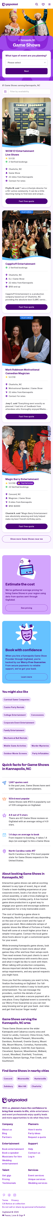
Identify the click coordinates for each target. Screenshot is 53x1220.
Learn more (26, 677)
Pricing (6, 1179)
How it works (35, 1129)
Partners (7, 1137)
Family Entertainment (14, 730)
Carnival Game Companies (16, 699)
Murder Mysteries (40, 746)
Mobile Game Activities (15, 746)
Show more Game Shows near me (26, 539)
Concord (8, 1078)
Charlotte (36, 1086)
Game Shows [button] (26, 45)
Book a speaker (10, 1152)
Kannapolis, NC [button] (28, 40)
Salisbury (8, 1086)
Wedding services (37, 1183)
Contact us (34, 1152)
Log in (31, 1156)
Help (30, 1149)
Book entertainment (13, 1149)
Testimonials (9, 1183)
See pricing (26, 608)
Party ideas (34, 1133)
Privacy (15, 1200)
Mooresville (23, 1078)
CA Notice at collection (13, 1203)
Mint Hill (22, 1086)
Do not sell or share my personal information (24, 1207)
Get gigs (6, 1175)
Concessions (37, 715)
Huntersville (40, 1078)
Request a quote (37, 1137)
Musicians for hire (12, 1156)
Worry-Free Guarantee (33, 662)
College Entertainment (15, 715)
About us (7, 1129)
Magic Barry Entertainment (22, 479)
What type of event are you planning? (26, 55)
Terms (5, 1200)
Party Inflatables (40, 753)
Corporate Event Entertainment (19, 722)
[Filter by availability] (29, 91)
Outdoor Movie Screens (15, 753)
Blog (4, 1133)
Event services (36, 1175)
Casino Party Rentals (14, 707)
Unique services (36, 1179)
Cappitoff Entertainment (20, 263)
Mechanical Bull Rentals (15, 738)
